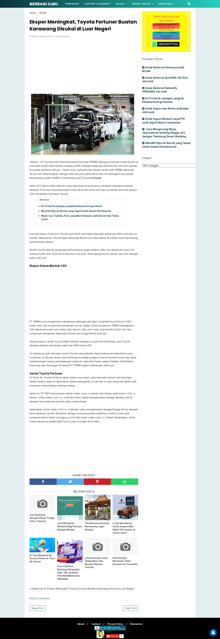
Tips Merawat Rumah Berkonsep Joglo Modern (97, 526)
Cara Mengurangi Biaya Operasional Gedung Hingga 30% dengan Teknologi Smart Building (164, 133)
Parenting (165, 4)
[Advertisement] (83, 64)
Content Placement (97, 4)
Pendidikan (72, 4)
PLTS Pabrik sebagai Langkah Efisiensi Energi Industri (71, 206)
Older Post (130, 608)
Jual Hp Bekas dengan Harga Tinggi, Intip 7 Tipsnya (42, 518)
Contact (95, 624)
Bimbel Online (141, 4)
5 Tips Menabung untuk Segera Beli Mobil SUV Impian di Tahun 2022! (124, 528)
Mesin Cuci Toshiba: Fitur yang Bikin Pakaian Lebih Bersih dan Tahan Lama (80, 218)
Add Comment (62, 36)
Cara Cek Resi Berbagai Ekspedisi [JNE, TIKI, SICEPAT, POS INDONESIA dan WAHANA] (68, 572)
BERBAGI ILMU (43, 4)
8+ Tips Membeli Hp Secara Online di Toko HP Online (42, 558)
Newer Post (37, 608)
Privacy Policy (115, 624)
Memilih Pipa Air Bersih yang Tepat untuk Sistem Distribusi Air (76, 211)
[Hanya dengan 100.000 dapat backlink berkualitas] (166, 51)
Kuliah (120, 4)
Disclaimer (136, 624)
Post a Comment (39, 598)
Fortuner (96, 178)
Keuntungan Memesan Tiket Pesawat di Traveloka (125, 561)
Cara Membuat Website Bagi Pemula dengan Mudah (69, 526)
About (81, 624)
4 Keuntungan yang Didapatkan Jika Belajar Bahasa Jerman (96, 563)
